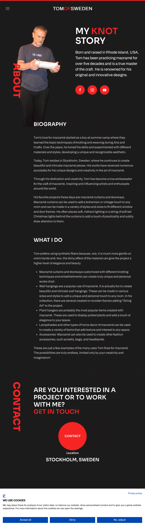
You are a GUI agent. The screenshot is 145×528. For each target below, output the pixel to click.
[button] (7, 8)
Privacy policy (135, 493)
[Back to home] (72, 8)
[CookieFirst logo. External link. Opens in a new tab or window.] (4, 496)
